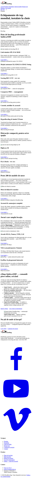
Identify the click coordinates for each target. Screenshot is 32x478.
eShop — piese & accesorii (11, 461)
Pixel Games (9, 225)
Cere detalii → (4, 59)
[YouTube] (16, 403)
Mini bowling (7, 457)
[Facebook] (16, 372)
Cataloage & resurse (13, 328)
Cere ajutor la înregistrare (15, 308)
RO (2, 9)
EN (4, 9)
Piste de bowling (8, 455)
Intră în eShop (4, 308)
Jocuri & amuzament (9, 460)
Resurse (3, 8)
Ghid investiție (18, 6)
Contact (6, 449)
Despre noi (25, 6)
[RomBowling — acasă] (6, 5)
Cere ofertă (8, 8)
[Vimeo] (16, 435)
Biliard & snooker (8, 458)
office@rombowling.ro (10, 469)
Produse (6, 6)
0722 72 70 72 (17, 305)
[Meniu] (6, 9)
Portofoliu (11, 6)
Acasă (2, 6)
